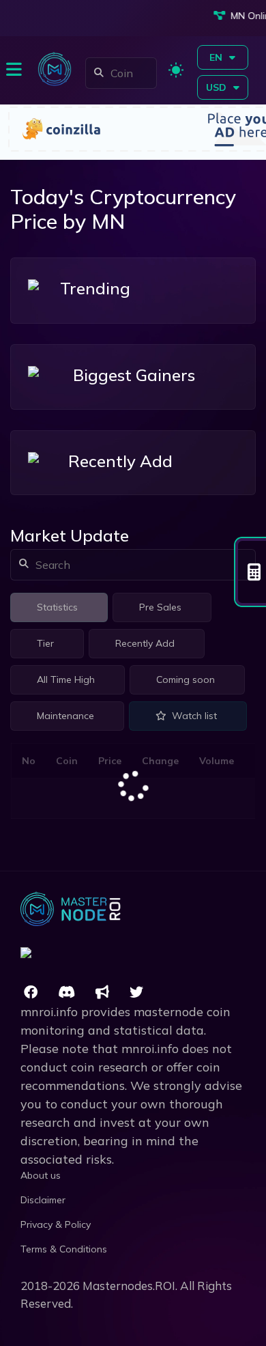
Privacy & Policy (55, 1224)
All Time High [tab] (66, 679)
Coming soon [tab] (185, 679)
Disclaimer (42, 1200)
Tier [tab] (45, 643)
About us (40, 1175)
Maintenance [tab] (65, 716)
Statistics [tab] (57, 607)
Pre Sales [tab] (160, 607)
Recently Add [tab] (145, 643)
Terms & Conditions (63, 1249)
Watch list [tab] (194, 716)
